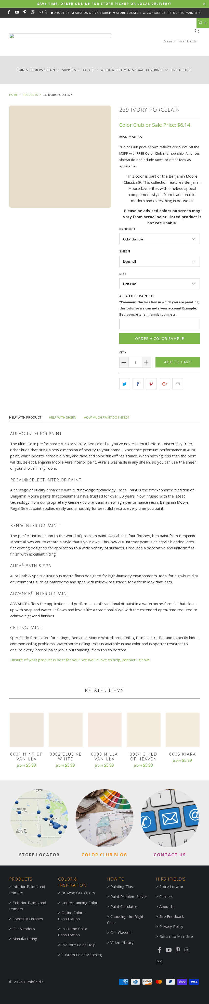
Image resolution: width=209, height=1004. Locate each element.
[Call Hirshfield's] (46, 13)
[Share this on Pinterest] (151, 383)
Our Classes (121, 932)
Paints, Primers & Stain (36, 70)
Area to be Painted (159, 305)
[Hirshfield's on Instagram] (32, 12)
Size (122, 273)
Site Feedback (171, 916)
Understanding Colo (78, 902)
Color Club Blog (104, 855)
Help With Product (25, 417)
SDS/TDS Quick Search (92, 13)
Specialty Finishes (27, 918)
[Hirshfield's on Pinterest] (24, 12)
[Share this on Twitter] (124, 383)
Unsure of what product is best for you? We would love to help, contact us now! (80, 659)
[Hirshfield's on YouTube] (16, 12)
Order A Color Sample (159, 338)
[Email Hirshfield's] (40, 12)
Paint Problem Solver (128, 896)
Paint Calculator (123, 906)
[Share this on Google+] (164, 383)
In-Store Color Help (78, 944)
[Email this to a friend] (177, 383)
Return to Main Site (184, 13)
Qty (122, 352)
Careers (166, 896)
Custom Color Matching (81, 954)
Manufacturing (24, 938)
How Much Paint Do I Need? (106, 417)
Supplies (69, 70)
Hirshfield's (34, 981)
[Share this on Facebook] (138, 383)
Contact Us (156, 13)
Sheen (124, 251)
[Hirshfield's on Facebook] (8, 12)
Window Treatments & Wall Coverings (132, 70)
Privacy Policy (171, 926)
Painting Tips (121, 886)
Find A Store (181, 70)
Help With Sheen (62, 417)
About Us (62, 13)
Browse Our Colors (78, 892)
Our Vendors (23, 928)
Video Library (122, 942)
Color (88, 70)
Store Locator (128, 13)
